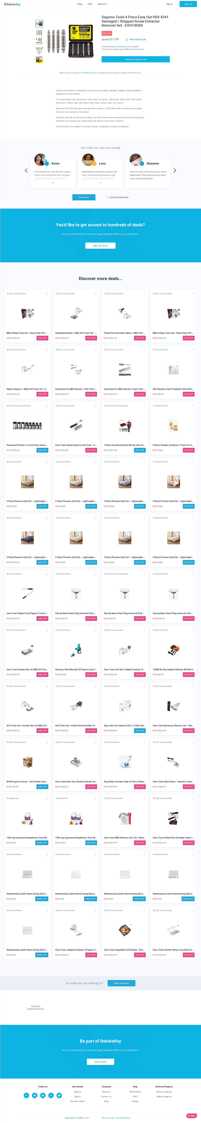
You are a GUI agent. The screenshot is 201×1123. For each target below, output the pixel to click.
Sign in (77, 1096)
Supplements (14, 798)
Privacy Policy (122, 1117)
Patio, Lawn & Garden (17, 293)
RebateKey (70, 1117)
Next (175, 170)
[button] (46, 293)
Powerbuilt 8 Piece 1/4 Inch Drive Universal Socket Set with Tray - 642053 (42, 445)
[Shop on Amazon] (113, 1003)
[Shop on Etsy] (86, 1014)
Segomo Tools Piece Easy (120, 46)
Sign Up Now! (100, 245)
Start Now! (84, 197)
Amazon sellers (77, 1101)
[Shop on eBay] (157, 1003)
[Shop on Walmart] (70, 1003)
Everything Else (138, 49)
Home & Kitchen (161, 350)
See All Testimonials (119, 197)
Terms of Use (108, 1117)
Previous (26, 170)
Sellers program (164, 1096)
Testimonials (135, 1091)
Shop (79, 4)
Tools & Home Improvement (20, 406)
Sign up (77, 1091)
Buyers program (164, 1091)
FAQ (90, 4)
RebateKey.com (90, 73)
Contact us (106, 1096)
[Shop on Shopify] (140, 1014)
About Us (102, 4)
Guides (135, 1101)
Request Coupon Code (135, 59)
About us (106, 1091)
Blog (106, 1101)
